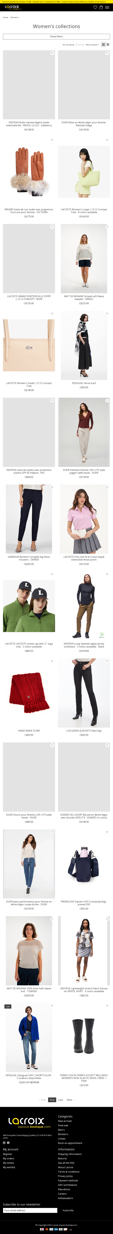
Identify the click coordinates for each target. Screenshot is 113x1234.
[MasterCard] (47, 1229)
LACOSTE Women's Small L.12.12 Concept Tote (29, 385)
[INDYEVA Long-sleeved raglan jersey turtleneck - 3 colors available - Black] (84, 606)
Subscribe (68, 1210)
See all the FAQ (66, 1162)
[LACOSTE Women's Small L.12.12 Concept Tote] (29, 345)
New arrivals (65, 1121)
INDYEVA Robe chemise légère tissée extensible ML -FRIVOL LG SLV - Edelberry (29, 124)
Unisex (61, 1138)
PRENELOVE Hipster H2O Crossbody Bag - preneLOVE (84, 903)
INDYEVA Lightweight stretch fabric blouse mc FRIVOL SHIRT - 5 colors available (84, 990)
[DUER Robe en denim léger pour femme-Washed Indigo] (84, 84)
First (52, 1099)
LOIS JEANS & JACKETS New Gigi (84, 730)
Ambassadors (65, 1198)
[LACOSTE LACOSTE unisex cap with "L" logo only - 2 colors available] (29, 606)
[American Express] (56, 1229)
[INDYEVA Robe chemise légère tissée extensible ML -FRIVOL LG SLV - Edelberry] (29, 84)
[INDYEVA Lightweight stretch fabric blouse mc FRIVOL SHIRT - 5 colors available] (84, 950)
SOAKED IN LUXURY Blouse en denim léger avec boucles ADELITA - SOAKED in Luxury (84, 816)
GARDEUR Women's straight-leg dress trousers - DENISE (29, 558)
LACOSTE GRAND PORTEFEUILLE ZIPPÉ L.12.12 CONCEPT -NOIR (29, 298)
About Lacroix (65, 1167)
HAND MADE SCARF (29, 730)
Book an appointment (70, 1143)
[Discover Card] (65, 1229)
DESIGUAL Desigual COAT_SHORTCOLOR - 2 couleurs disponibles (29, 1077)
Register (7, 1154)
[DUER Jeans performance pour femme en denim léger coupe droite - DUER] (29, 863)
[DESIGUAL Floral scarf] (84, 345)
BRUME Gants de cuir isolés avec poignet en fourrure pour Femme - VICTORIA (29, 211)
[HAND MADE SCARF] (29, 693)
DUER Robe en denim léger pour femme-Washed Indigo (84, 124)
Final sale (63, 1125)
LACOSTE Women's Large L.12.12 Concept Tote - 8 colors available (84, 211)
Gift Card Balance (67, 1185)
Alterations (64, 1189)
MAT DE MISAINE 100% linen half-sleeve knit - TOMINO (29, 990)
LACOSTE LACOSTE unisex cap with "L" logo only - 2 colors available (29, 645)
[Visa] (51, 1229)
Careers (62, 1193)
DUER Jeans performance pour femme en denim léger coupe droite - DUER (29, 903)
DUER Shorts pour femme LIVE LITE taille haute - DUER (29, 816)
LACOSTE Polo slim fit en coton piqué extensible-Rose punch (84, 558)
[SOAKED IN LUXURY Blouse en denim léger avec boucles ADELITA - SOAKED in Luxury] (84, 777)
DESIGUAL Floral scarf (84, 383)
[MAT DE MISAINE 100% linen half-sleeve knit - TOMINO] (29, 950)
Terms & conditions (68, 1171)
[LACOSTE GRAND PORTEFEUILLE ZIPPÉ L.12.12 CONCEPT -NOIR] (29, 258)
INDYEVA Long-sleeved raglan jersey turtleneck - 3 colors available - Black (84, 645)
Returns (62, 1158)
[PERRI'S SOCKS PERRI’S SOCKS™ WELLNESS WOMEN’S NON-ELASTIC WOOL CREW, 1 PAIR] (84, 1037)
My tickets (8, 1162)
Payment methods (68, 1180)
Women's (63, 1134)
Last (60, 1099)
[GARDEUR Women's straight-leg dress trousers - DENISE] (29, 519)
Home (5, 17)
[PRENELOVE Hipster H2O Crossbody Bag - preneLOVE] (84, 863)
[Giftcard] (42, 1229)
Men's (61, 1129)
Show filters (56, 36)
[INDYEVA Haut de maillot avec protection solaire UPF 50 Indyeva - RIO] (29, 432)
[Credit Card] (61, 1229)
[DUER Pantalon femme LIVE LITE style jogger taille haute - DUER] (84, 432)
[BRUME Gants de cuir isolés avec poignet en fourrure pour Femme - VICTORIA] (29, 171)
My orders (8, 1158)
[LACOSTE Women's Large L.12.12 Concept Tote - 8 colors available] (84, 171)
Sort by (81, 44)
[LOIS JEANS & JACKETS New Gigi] (84, 693)
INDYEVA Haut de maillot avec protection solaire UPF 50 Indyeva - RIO (28, 471)
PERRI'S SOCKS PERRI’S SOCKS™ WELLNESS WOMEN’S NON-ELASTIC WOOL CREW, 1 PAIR (84, 1078)
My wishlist (9, 1167)
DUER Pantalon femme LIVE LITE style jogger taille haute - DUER (84, 471)
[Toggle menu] (107, 7)
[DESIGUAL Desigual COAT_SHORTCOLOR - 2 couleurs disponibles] (29, 1037)
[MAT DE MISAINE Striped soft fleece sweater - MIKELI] (84, 258)
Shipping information (70, 1154)
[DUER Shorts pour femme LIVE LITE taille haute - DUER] (29, 777)
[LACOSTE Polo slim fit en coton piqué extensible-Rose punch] (84, 519)
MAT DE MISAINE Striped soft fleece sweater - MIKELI (84, 298)
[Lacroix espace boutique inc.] (13, 7)
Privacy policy (65, 1176)
